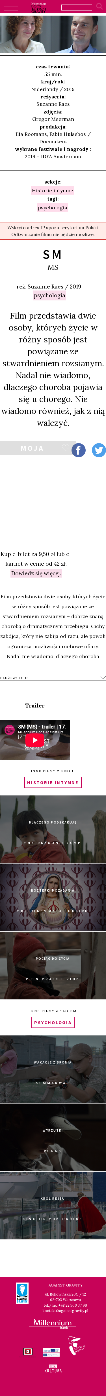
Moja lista (32, 449)
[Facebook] (79, 450)
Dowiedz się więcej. (36, 573)
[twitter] (99, 450)
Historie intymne (52, 190)
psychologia (49, 295)
